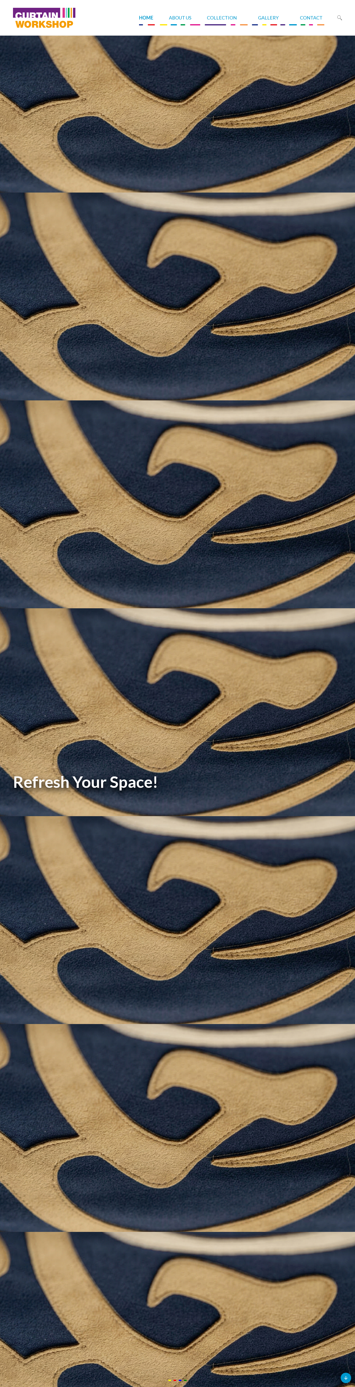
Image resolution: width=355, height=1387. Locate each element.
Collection (222, 18)
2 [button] (175, 1380)
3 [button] (180, 1380)
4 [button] (185, 1380)
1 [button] (169, 1380)
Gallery (268, 18)
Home (146, 18)
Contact (311, 18)
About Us (180, 18)
